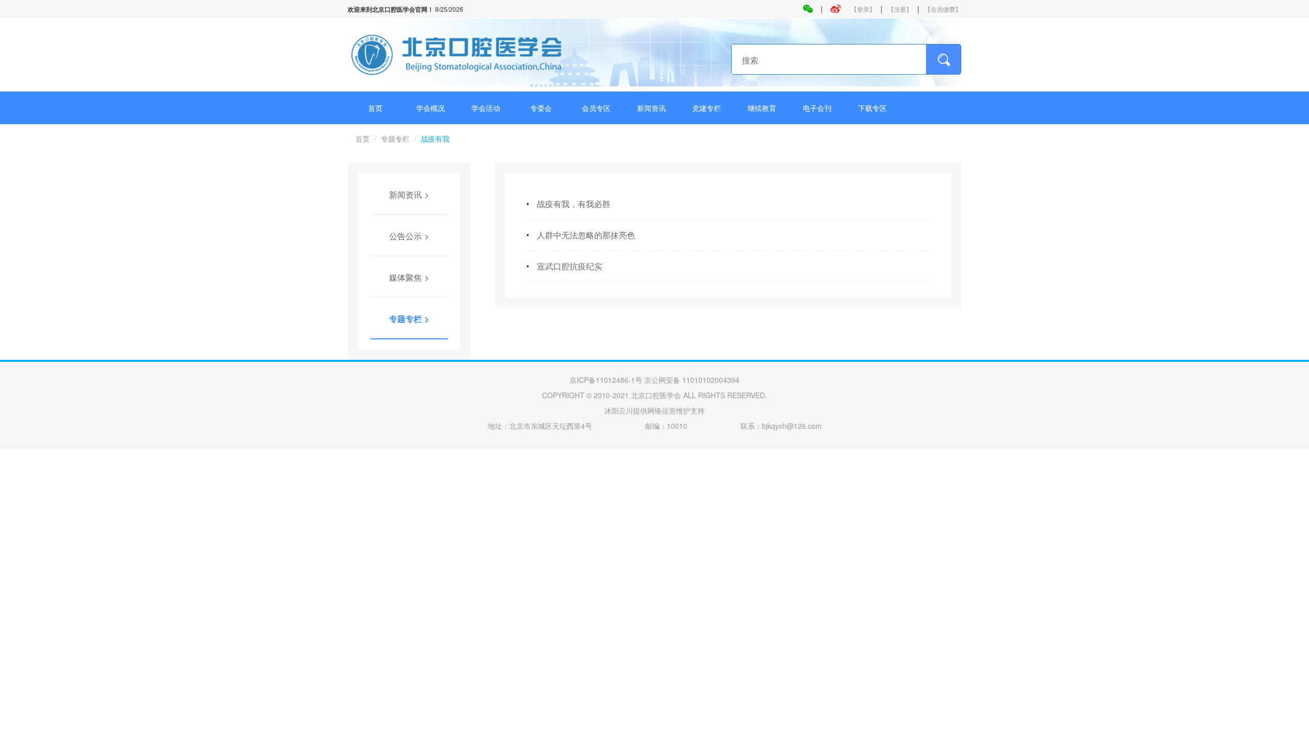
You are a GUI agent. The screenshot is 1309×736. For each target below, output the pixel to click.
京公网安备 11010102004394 (691, 380)
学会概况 (430, 108)
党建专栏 (706, 108)
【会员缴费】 (942, 9)
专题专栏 (395, 138)
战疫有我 (435, 138)
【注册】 (900, 9)
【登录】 (863, 9)
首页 (375, 108)
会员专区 (596, 108)
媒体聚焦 (405, 277)
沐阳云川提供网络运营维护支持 (654, 410)
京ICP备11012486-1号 (606, 380)
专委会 (541, 108)
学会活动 (485, 108)
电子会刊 (817, 108)
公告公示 (405, 236)
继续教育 (762, 108)
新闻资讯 (651, 108)
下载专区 (872, 108)
